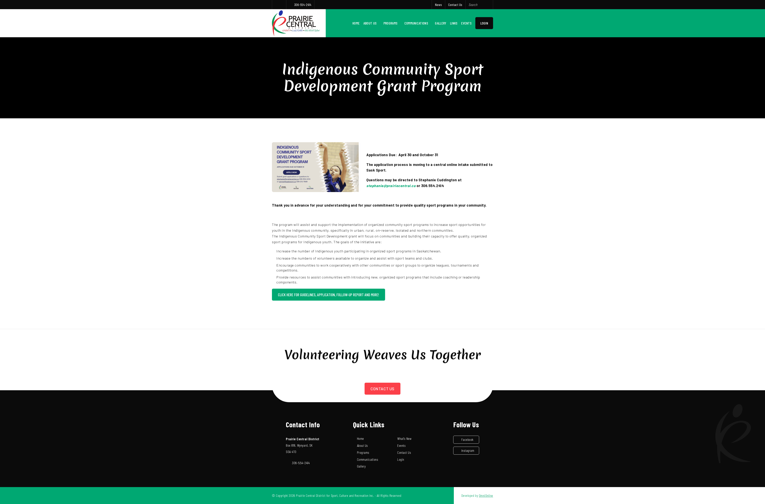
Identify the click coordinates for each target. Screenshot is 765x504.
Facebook (467, 439)
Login (484, 23)
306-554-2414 (302, 4)
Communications (416, 23)
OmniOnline (486, 495)
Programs (390, 23)
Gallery (440, 23)
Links (454, 23)
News (438, 4)
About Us (370, 23)
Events (466, 23)
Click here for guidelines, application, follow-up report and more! (328, 294)
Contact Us (455, 4)
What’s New (404, 438)
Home (356, 23)
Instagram (467, 450)
